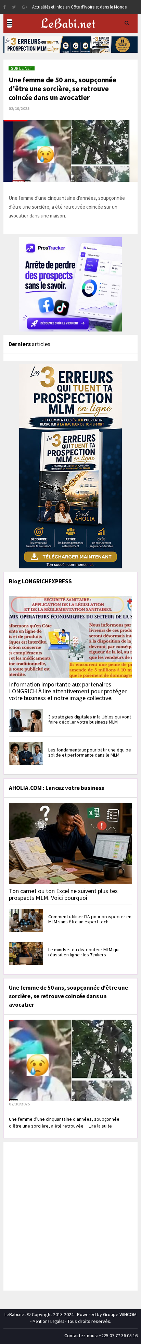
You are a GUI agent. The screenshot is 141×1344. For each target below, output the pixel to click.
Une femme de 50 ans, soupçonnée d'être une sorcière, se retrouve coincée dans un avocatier (62, 88)
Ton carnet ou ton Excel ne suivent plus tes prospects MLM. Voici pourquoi (63, 894)
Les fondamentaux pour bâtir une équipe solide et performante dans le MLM (89, 752)
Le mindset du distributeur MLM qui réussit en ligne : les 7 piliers (83, 952)
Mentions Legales (48, 1321)
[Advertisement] (70, 1215)
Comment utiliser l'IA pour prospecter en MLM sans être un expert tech (89, 919)
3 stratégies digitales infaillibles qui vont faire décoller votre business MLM (89, 719)
